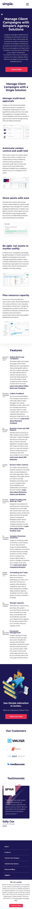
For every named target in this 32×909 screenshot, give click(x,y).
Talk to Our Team (16, 716)
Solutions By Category (12, 858)
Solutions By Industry (12, 864)
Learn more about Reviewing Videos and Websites (18, 492)
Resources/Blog (10, 869)
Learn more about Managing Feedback (19, 421)
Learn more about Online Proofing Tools (19, 528)
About (7, 846)
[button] (27, 4)
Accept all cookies (16, 905)
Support (7, 875)
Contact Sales (16, 69)
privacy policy (18, 898)
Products (8, 852)
